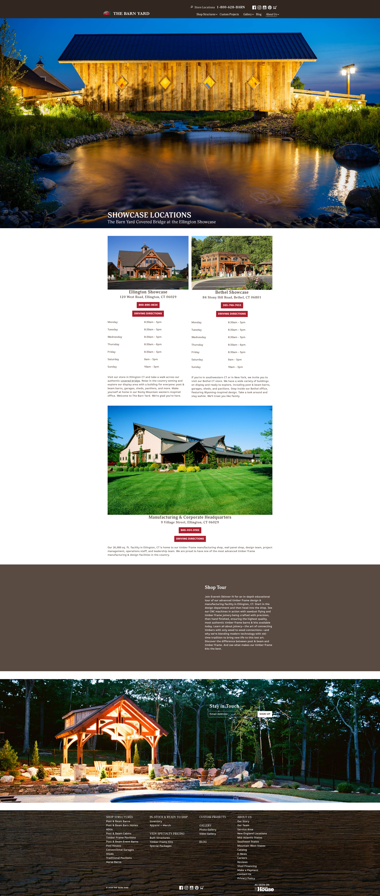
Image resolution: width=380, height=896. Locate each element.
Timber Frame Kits (161, 842)
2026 (110, 888)
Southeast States (248, 842)
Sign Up (264, 714)
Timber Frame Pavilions (121, 838)
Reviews (242, 862)
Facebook (254, 7)
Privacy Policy (246, 878)
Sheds (110, 854)
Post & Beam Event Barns (122, 842)
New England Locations (252, 833)
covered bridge (130, 381)
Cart (275, 7)
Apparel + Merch (160, 825)
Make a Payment (247, 870)
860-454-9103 (190, 530)
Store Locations (205, 7)
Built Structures (160, 838)
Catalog (242, 850)
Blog (259, 14)
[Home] (126, 13)
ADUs (109, 829)
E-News (242, 854)
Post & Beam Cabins (118, 833)
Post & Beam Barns (118, 821)
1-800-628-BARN (231, 7)
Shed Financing (247, 866)
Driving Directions (190, 538)
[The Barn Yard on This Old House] (264, 890)
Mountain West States (251, 846)
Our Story (243, 821)
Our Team (243, 825)
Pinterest (270, 7)
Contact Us (244, 874)
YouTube (264, 7)
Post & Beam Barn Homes (122, 825)
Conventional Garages (120, 850)
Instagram (259, 7)
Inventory (156, 821)
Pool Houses (113, 846)
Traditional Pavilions (119, 858)
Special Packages (161, 846)
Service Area (245, 829)
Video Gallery (207, 834)
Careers (242, 858)
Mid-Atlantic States (249, 838)
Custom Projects (229, 14)
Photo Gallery (207, 830)
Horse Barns (113, 862)
